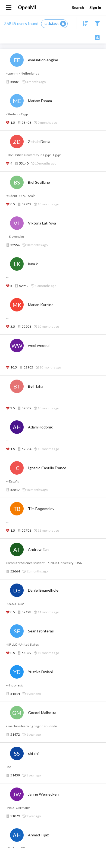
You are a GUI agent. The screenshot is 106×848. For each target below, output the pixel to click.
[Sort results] (83, 23)
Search (78, 7)
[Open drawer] (8, 7)
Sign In (95, 7)
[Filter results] (97, 23)
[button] (54, 23)
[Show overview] (97, 37)
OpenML (27, 7)
